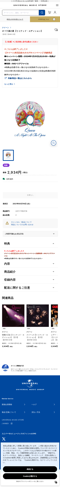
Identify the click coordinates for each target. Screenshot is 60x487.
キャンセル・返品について (21, 222)
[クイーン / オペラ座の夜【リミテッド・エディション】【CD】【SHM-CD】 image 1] (30, 119)
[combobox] (23, 12)
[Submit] (42, 13)
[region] (15, 19)
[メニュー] (57, 5)
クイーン (5, 28)
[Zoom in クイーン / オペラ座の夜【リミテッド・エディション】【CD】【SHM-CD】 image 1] (53, 143)
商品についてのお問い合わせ (22, 224)
